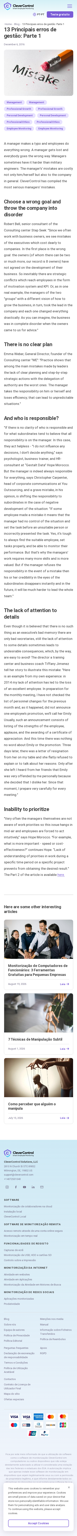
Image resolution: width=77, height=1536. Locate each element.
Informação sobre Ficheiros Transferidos (56, 1331)
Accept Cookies (38, 1523)
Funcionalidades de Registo (26, 1243)
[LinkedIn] (33, 1187)
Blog (17, 24)
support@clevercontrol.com (18, 1174)
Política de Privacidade (17, 1335)
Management (14, 102)
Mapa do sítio (12, 1393)
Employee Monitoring (19, 128)
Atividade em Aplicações (18, 1279)
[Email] (42, 1187)
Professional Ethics (18, 122)
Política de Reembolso (53, 1339)
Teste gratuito (60, 14)
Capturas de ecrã (13, 1250)
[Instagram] (7, 1187)
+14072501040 (12, 1179)
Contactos (10, 1379)
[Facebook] (16, 1187)
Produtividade (12, 1303)
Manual (44, 1324)
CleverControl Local (15, 1216)
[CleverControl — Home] (34, 6)
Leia (62, 984)
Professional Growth (19, 109)
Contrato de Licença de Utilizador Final (17, 1386)
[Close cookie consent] (69, 1487)
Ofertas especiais (14, 1399)
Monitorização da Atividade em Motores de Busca (32, 1284)
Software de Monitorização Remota (32, 1224)
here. (61, 875)
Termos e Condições (16, 1362)
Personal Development (20, 115)
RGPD (43, 1353)
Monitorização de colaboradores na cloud (28, 1206)
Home (8, 24)
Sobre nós (10, 1324)
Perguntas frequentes (16, 1347)
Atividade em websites (17, 1274)
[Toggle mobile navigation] (69, 6)
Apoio (43, 1347)
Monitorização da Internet (26, 1267)
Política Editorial (13, 1340)
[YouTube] (24, 1187)
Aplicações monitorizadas (19, 1298)
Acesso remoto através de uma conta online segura (33, 1230)
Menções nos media (51, 1318)
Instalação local (13, 1211)
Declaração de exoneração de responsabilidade (19, 1355)
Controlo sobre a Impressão (20, 1260)
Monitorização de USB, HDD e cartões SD (28, 1255)
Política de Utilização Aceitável (16, 1370)
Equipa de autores (14, 1329)
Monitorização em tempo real (21, 1235)
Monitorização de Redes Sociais (29, 1292)
